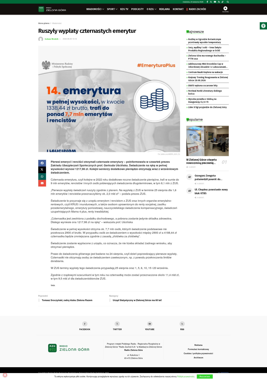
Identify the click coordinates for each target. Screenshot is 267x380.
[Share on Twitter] (42, 170)
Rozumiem (205, 376)
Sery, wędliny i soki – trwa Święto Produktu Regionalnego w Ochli (204, 49)
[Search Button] (228, 2)
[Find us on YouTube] (215, 2)
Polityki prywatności (185, 376)
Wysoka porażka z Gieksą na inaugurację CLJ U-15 (202, 100)
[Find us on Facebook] (207, 2)
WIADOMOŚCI (93, 9)
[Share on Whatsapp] (42, 176)
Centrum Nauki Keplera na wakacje (205, 72)
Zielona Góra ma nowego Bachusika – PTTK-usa (207, 57)
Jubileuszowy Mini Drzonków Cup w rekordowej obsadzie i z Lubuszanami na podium (207, 66)
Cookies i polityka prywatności (198, 353)
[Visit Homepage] (52, 9)
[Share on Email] (42, 183)
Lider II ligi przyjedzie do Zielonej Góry (207, 107)
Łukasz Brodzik (51, 38)
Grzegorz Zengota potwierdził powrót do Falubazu (207, 177)
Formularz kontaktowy (198, 349)
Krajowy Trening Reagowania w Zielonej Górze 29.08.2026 (208, 79)
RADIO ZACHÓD (197, 9)
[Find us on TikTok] (222, 2)
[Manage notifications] (5, 375)
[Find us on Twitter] (211, 2)
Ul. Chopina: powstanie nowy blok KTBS (211, 191)
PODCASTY (137, 9)
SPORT (111, 9)
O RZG (150, 9)
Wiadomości (56, 23)
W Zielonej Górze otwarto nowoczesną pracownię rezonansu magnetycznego (201, 161)
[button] (263, 25)
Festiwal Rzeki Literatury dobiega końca (205, 92)
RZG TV (124, 9)
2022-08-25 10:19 (70, 38)
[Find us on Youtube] (149, 323)
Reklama (198, 345)
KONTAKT (178, 9)
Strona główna (43, 23)
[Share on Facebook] (42, 163)
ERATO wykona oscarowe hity (202, 85)
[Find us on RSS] (219, 2)
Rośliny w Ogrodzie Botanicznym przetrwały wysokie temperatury (204, 41)
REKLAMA (164, 9)
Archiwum (198, 357)
